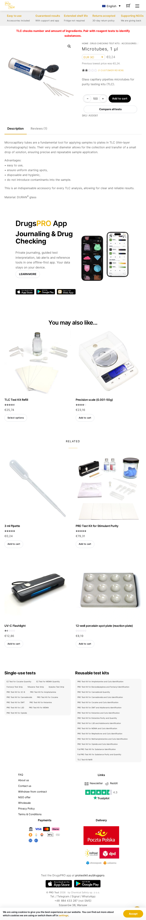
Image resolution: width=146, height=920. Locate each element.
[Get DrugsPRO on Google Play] (87, 884)
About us (23, 780)
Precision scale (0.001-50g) (94, 399)
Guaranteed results (47, 15)
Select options (15, 417)
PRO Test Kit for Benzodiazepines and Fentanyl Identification (103, 687)
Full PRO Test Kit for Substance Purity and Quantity (99, 754)
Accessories (129, 43)
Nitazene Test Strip (36, 687)
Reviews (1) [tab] (39, 128)
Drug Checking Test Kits (105, 43)
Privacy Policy (26, 808)
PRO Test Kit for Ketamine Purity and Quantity (97, 718)
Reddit (113, 783)
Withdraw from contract (32, 791)
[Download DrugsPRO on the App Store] (58, 884)
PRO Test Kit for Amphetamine (43, 692)
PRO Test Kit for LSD (15, 707)
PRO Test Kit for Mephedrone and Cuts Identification (99, 733)
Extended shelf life (76, 15)
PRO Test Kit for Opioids (17, 713)
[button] (69, 46)
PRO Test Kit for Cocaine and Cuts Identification (97, 702)
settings (63, 915)
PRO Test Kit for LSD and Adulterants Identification (99, 723)
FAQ (20, 774)
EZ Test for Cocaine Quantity (19, 681)
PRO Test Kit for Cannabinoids (19, 697)
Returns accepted (103, 15)
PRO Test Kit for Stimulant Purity (97, 526)
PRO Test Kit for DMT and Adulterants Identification (99, 707)
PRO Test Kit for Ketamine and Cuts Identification (98, 713)
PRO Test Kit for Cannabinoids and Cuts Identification (100, 697)
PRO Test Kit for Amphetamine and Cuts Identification (100, 681)
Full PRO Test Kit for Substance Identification (96, 749)
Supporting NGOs (132, 15)
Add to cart (119, 98)
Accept (133, 913)
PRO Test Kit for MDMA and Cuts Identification (97, 728)
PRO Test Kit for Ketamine (41, 702)
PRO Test (54, 892)
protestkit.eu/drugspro (89, 875)
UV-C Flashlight (14, 625)
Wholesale (24, 802)
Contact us (24, 785)
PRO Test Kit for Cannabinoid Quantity (93, 692)
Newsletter (96, 783)
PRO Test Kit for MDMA (39, 707)
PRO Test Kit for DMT (16, 702)
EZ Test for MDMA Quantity (48, 681)
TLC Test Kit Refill (16, 399)
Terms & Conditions (30, 814)
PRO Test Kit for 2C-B (16, 692)
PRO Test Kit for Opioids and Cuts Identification (97, 744)
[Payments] (44, 842)
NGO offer (24, 797)
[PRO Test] (10, 5)
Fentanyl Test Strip (15, 687)
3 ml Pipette (12, 526)
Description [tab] (15, 128)
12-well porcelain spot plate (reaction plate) (104, 625)
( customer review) (111, 70)
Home (85, 43)
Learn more (27, 274)
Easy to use (14, 15)
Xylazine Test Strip (56, 687)
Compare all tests (110, 109)
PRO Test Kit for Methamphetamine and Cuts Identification (102, 739)
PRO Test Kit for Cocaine (47, 697)
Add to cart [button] (85, 417)
